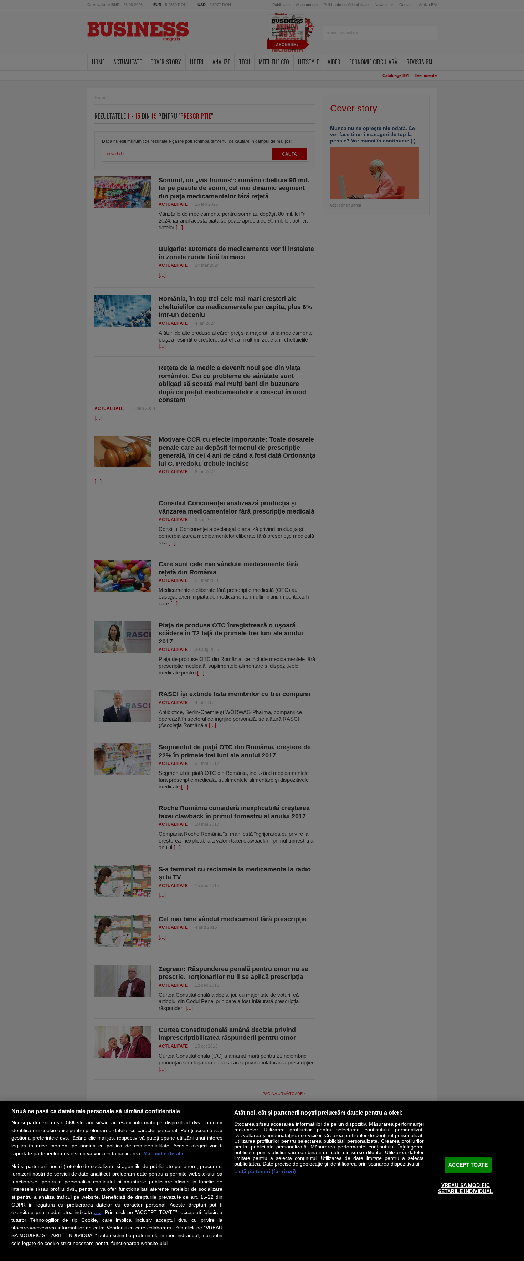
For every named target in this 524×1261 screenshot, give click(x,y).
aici (97, 1212)
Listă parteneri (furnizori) (265, 1171)
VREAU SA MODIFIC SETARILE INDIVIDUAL (465, 1188)
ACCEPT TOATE (468, 1165)
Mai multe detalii (163, 1153)
